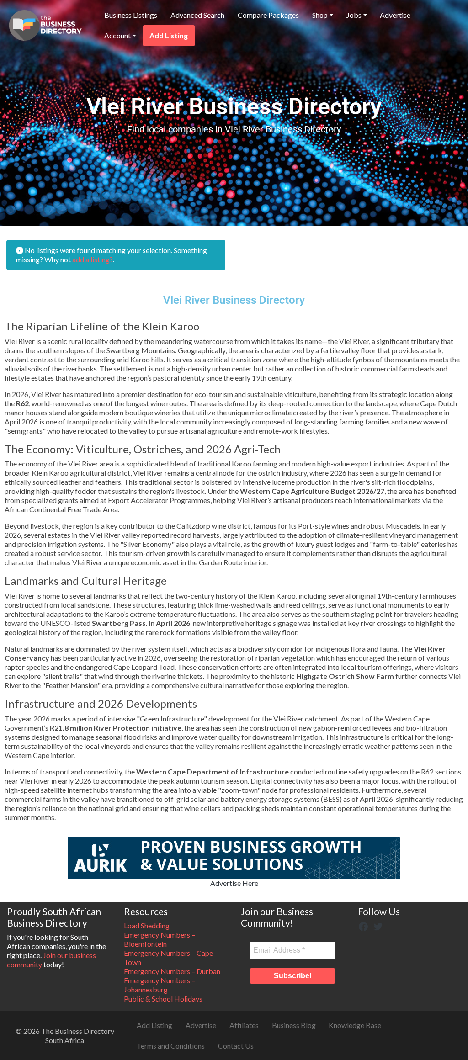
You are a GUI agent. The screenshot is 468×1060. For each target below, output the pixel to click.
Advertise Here (234, 883)
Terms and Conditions (171, 1045)
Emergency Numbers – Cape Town (168, 957)
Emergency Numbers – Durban (172, 971)
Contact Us (236, 1045)
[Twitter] (377, 925)
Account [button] (117, 35)
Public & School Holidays (163, 998)
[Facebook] (363, 925)
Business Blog (294, 1025)
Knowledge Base (355, 1025)
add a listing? (92, 259)
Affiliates (244, 1025)
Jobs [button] (354, 15)
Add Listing (168, 35)
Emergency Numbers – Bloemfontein (159, 939)
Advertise (395, 15)
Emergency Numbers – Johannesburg (159, 985)
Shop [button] (320, 15)
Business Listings (130, 15)
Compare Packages (268, 15)
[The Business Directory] (45, 23)
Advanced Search (197, 15)
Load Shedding (147, 925)
